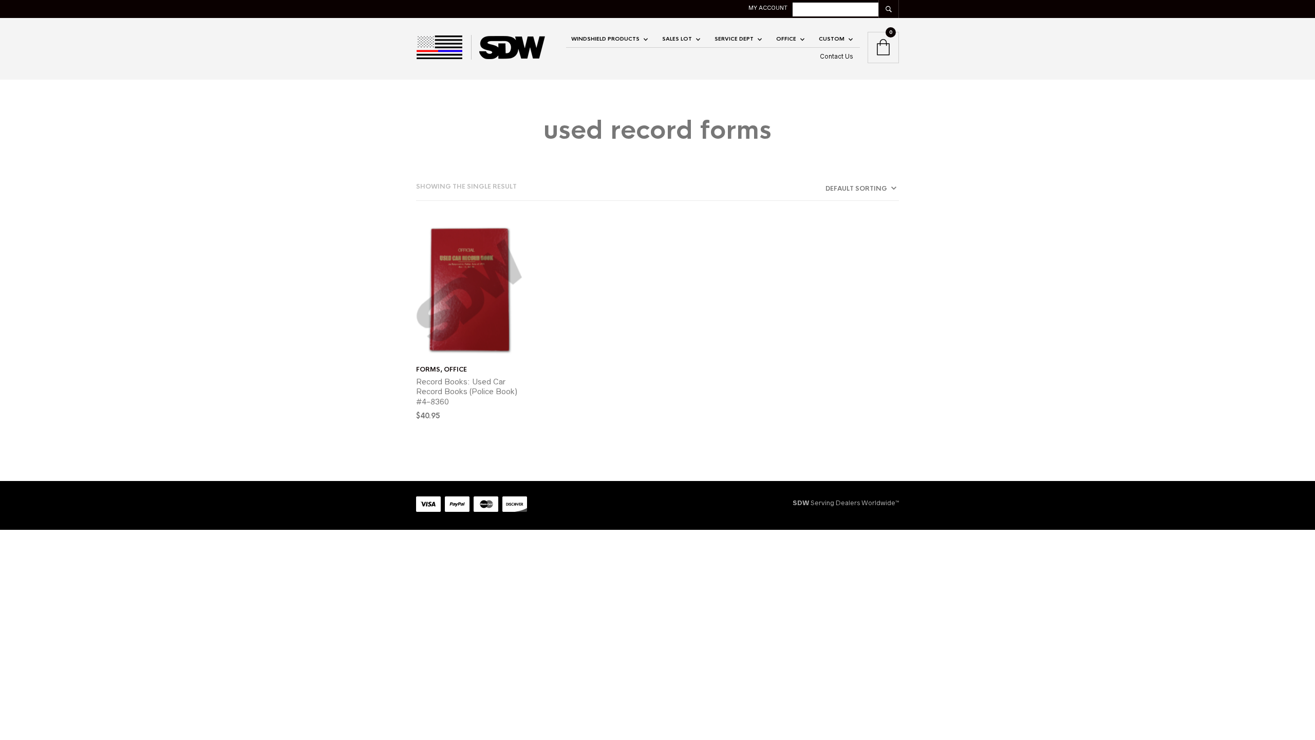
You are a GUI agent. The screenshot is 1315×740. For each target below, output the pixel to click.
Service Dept (734, 38)
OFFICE (786, 38)
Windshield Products (605, 38)
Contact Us (836, 56)
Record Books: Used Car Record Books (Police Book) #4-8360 (466, 391)
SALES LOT (677, 38)
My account (767, 8)
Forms (428, 369)
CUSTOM (831, 38)
